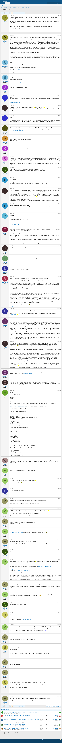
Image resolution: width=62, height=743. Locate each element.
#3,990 (59, 581)
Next (22, 13)
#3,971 (59, 266)
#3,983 (59, 498)
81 (14, 13)
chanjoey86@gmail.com (15, 224)
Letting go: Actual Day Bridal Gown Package (14, 724)
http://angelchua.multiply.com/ (16, 532)
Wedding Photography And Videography (18, 722)
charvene (5, 713)
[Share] (57, 15)
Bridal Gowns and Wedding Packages (19, 725)
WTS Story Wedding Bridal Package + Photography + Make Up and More (21, 712)
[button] (17, 3)
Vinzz (5, 722)
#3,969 (59, 245)
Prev (3, 13)
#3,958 (59, 115)
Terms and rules (45, 739)
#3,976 (59, 370)
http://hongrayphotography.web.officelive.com (25, 567)
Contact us (39, 739)
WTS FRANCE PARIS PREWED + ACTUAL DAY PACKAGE (17, 715)
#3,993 (59, 612)
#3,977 (59, 380)
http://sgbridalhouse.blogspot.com (17, 347)
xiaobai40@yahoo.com (19, 69)
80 (12, 13)
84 (19, 13)
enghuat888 (6, 725)
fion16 (3, 11)
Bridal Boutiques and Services (18, 713)
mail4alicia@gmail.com (26, 619)
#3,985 (59, 518)
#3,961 (59, 146)
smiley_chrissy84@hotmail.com (16, 130)
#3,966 (59, 203)
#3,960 (59, 135)
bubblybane (6, 729)
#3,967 (59, 213)
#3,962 (59, 156)
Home (3, 3)
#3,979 (59, 458)
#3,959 (59, 125)
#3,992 (59, 602)
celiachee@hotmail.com (15, 102)
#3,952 (59, 35)
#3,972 (59, 276)
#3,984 (59, 508)
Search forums (8, 5)
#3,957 (59, 105)
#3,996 (59, 645)
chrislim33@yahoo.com (28, 373)
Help (55, 739)
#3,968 (59, 227)
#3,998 (59, 670)
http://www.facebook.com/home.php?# (18, 406)
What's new (13, 3)
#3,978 (59, 390)
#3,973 (59, 308)
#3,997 (59, 659)
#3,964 (59, 177)
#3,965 (59, 188)
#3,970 (59, 255)
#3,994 (59, 624)
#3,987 (59, 539)
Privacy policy (51, 739)
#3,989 (59, 559)
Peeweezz (56, 720)
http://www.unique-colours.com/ (45, 566)
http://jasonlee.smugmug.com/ (16, 569)
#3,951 (59, 15)
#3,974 (59, 318)
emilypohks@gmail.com (15, 306)
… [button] (6, 13)
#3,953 (59, 60)
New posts (2, 5)
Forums (7, 3)
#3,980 (59, 468)
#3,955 (59, 85)
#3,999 (59, 680)
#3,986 (59, 529)
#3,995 (59, 634)
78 (8, 13)
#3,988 (59, 549)
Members (21, 3)
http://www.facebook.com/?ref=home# (18, 386)
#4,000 (59, 696)
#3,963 (59, 167)
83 (17, 13)
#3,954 (59, 75)
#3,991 (59, 592)
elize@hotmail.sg (13, 314)
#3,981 (59, 478)
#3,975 (59, 341)
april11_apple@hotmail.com (15, 143)
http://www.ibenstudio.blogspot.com (23, 570)
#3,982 (59, 488)
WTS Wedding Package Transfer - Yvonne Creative (16, 728)
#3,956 (59, 95)
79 (10, 13)
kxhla (5, 716)
